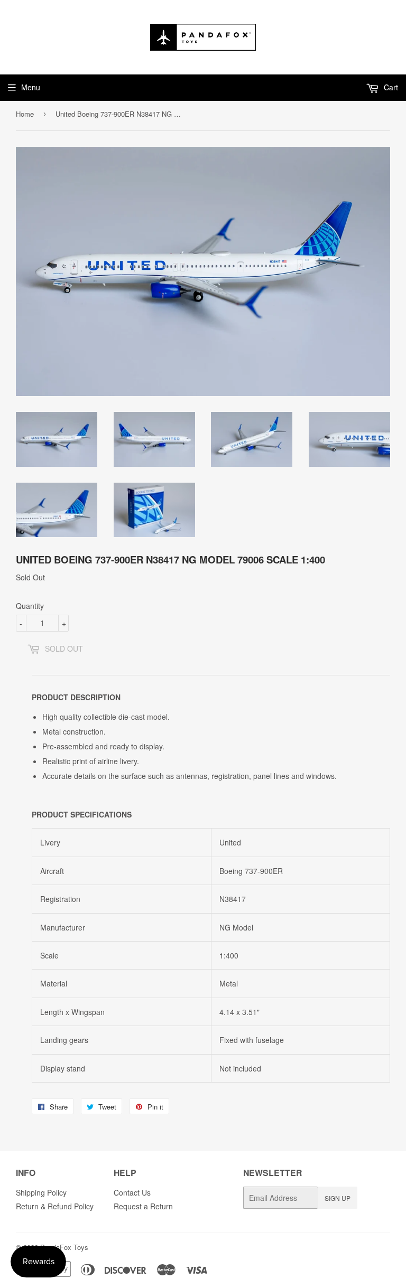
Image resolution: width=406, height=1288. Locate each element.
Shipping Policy (41, 1192)
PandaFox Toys (64, 1247)
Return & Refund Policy (55, 1206)
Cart (390, 87)
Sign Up (337, 1197)
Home (25, 114)
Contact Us (132, 1192)
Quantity (30, 605)
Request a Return (143, 1206)
